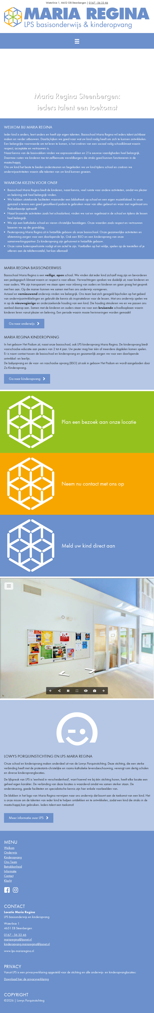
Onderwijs (10, 852)
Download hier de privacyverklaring (26, 979)
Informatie (10, 871)
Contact (8, 876)
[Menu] (77, 41)
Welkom (9, 848)
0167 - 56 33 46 (98, 2)
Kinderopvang (13, 857)
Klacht (8, 881)
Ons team (10, 862)
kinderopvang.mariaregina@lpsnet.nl (27, 944)
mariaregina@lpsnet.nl (18, 939)
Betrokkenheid (13, 866)
